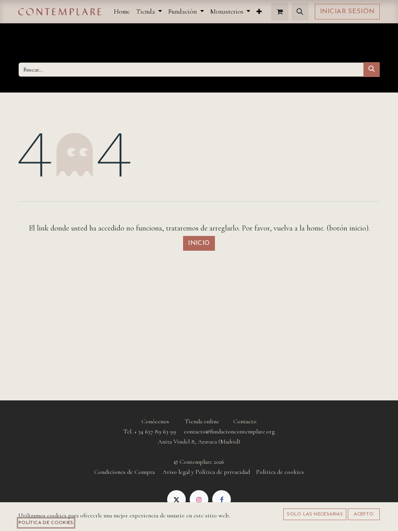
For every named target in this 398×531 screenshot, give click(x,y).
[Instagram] (199, 499)
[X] (176, 499)
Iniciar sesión (347, 11)
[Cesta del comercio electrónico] (279, 11)
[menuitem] (122, 11)
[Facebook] (221, 499)
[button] (300, 11)
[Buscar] (371, 69)
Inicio (199, 243)
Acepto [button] (364, 514)
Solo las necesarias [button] (315, 514)
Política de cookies (46, 523)
